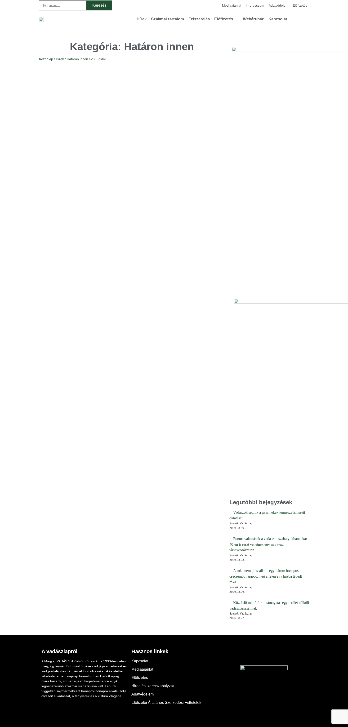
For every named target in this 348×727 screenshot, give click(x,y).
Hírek (142, 19)
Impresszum (255, 5)
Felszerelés (199, 19)
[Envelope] (277, 655)
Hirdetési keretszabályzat (152, 686)
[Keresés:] (62, 5)
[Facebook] (251, 655)
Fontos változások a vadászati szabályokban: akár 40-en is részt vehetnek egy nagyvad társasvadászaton (268, 544)
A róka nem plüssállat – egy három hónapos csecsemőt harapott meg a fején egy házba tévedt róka (265, 576)
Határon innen (77, 59)
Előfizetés (300, 5)
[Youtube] (264, 655)
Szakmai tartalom (167, 19)
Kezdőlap (46, 59)
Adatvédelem (278, 5)
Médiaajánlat (231, 5)
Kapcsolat (277, 19)
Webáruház (253, 19)
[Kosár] (297, 19)
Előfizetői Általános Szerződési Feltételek (166, 702)
